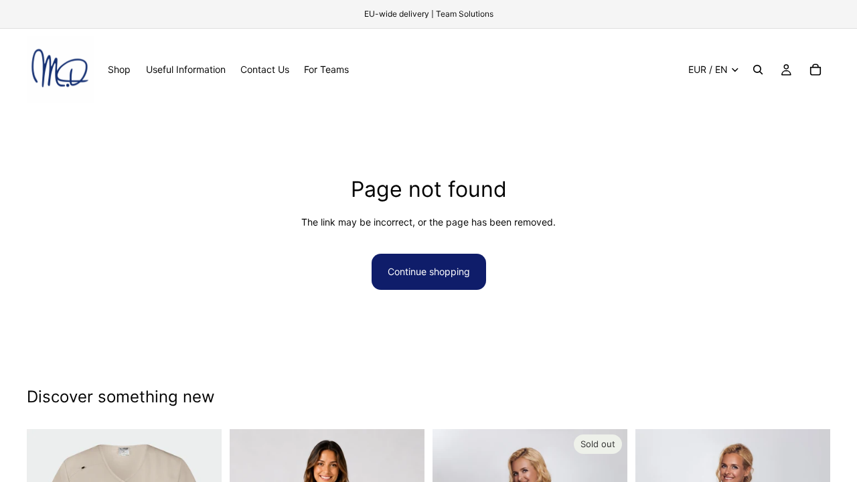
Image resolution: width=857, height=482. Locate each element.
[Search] (758, 69)
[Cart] (815, 69)
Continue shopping (429, 271)
